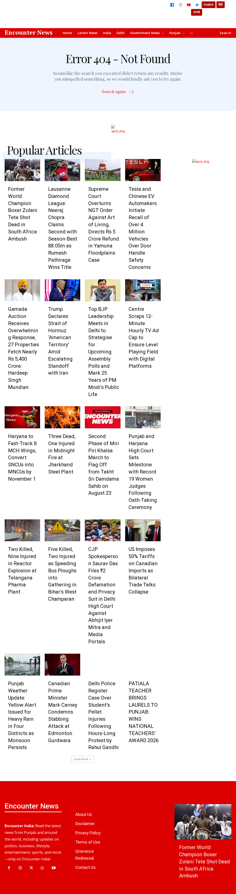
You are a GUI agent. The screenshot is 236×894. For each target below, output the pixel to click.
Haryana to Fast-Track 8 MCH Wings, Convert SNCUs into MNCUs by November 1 (22, 457)
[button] (225, 33)
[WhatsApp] (42, 868)
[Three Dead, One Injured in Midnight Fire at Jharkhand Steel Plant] (62, 417)
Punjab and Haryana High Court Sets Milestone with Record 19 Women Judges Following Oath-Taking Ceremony (143, 471)
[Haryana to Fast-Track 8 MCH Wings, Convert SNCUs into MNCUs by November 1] (22, 417)
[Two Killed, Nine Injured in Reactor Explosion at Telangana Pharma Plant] (22, 530)
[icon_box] (118, 92)
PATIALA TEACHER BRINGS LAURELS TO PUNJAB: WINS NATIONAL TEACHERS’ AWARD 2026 (144, 712)
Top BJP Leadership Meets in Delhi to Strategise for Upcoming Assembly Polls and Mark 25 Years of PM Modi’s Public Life (103, 351)
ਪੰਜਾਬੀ (196, 12)
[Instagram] (180, 4)
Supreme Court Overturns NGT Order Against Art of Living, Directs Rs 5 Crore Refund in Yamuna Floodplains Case (103, 224)
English (208, 4)
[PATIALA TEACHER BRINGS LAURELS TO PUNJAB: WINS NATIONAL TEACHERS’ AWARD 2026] (143, 665)
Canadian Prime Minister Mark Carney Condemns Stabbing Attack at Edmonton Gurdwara (62, 712)
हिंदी (220, 4)
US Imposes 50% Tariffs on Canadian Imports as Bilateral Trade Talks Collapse (143, 570)
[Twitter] (197, 4)
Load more (81, 759)
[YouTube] (188, 4)
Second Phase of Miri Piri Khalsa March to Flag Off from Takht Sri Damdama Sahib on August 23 (103, 464)
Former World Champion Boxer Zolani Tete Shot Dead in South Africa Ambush (204, 861)
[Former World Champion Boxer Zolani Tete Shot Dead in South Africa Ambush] (22, 170)
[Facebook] (172, 4)
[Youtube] (53, 868)
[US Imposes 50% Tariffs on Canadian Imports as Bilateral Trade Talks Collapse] (143, 530)
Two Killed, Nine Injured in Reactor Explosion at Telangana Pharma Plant (22, 570)
